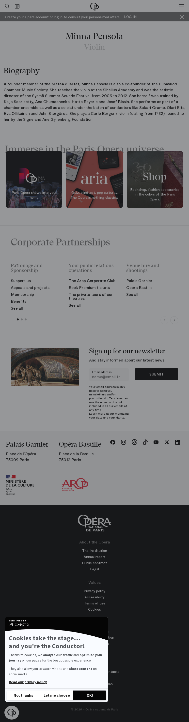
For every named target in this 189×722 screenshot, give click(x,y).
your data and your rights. (107, 417)
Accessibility (94, 597)
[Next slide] (174, 320)
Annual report (95, 556)
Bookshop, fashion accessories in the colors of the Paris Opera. (154, 194)
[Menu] (181, 6)
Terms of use (94, 603)
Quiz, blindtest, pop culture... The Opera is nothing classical (94, 195)
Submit (156, 374)
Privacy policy (94, 590)
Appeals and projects (30, 287)
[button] (11, 713)
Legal (94, 569)
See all (17, 308)
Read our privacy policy (28, 682)
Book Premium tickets (89, 287)
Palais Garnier (139, 281)
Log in (130, 17)
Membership (22, 294)
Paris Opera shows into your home (34, 195)
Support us (21, 281)
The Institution (94, 550)
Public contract (94, 562)
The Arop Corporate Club (92, 281)
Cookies (94, 609)
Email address (101, 372)
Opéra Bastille (139, 287)
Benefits (18, 301)
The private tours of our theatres (91, 296)
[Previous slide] (164, 320)
